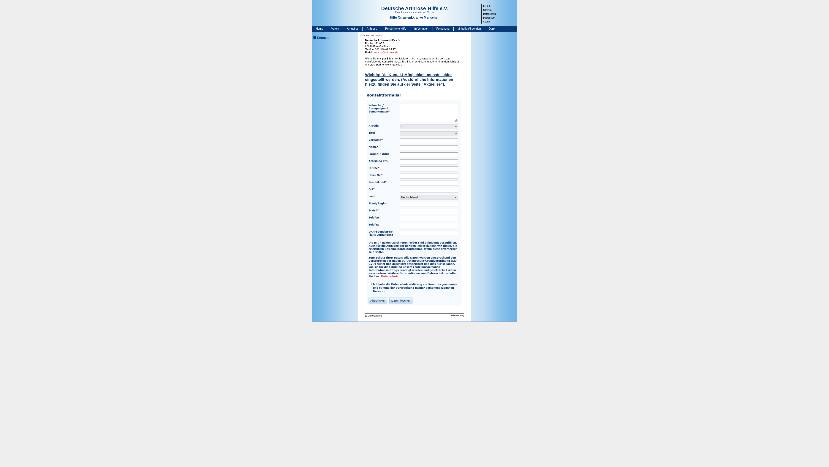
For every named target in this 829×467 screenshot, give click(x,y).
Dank (492, 28)
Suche (486, 21)
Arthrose (372, 28)
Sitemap (487, 10)
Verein (335, 28)
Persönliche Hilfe (395, 28)
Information (421, 28)
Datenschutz (490, 14)
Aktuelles (353, 28)
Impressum (489, 17)
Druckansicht (375, 315)
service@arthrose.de (386, 52)
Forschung (442, 28)
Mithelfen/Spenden (469, 28)
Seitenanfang (457, 315)
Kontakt (487, 6)
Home (319, 28)
